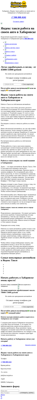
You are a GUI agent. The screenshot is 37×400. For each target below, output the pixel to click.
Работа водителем (11, 44)
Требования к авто (11, 59)
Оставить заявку (18, 21)
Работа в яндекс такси (12, 48)
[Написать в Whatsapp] (18, 398)
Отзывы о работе (10, 55)
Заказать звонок (30, 345)
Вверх (3, 395)
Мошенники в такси (11, 63)
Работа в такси (10, 51)
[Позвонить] (18, 396)
